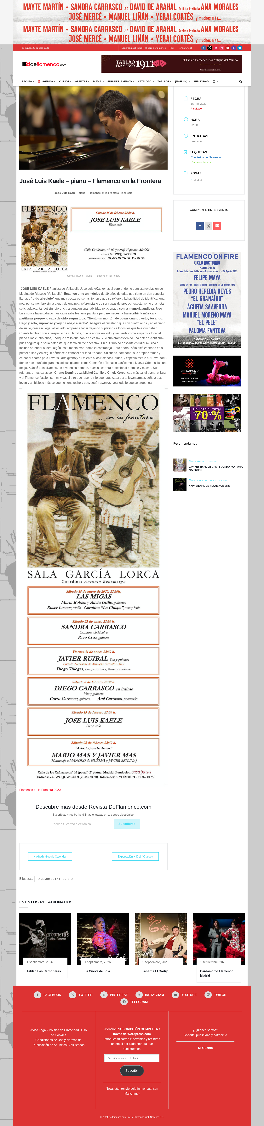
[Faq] (171, 47)
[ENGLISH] (181, 81)
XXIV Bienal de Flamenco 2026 (209, 485)
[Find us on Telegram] (239, 47)
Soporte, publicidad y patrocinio (205, 1035)
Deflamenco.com (117, 1117)
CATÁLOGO (144, 81)
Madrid (197, 180)
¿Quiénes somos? (205, 1030)
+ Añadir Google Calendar (50, 856)
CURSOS (64, 81)
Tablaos (163, 81)
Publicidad (201, 81)
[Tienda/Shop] (184, 47)
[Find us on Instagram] (221, 47)
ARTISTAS (81, 81)
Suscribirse (126, 823)
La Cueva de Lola (97, 971)
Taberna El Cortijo (155, 971)
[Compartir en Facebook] (200, 226)
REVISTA (27, 81)
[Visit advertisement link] (132, 11)
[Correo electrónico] (217, 226)
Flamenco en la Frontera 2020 (40, 789)
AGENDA (47, 81)
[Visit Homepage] (44, 64)
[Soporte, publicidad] (132, 47)
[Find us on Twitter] (209, 47)
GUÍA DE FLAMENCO (119, 81)
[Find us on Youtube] (227, 47)
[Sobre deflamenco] (156, 47)
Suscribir (132, 1071)
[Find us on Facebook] (203, 47)
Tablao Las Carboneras (44, 971)
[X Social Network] (208, 226)
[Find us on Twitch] (233, 47)
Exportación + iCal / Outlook (135, 856)
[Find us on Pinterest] (215, 47)
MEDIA (97, 81)
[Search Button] (240, 81)
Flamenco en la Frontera (54, 879)
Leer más (196, 141)
